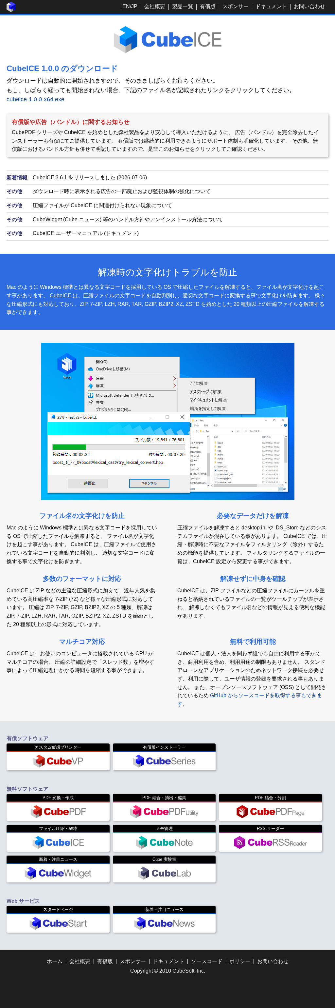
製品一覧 (182, 6)
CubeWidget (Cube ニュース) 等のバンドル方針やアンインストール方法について (128, 219)
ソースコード (206, 961)
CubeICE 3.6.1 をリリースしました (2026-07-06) (90, 177)
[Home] (11, 10)
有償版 (208, 6)
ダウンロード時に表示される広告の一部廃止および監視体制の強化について (122, 191)
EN (126, 6)
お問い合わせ (309, 6)
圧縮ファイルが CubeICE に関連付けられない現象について (102, 205)
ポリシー (239, 961)
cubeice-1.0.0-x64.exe (35, 99)
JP (134, 6)
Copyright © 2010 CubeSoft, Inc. (167, 971)
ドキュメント (271, 6)
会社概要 (154, 6)
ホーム (54, 961)
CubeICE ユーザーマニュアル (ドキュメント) (86, 233)
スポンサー (235, 6)
